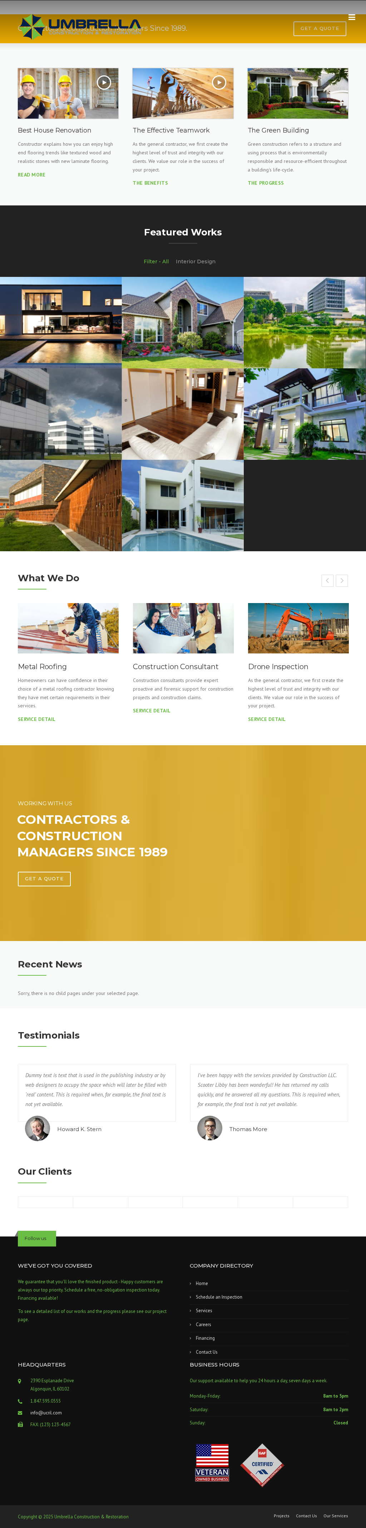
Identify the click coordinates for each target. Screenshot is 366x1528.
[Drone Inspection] (183, 628)
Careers (203, 1325)
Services (204, 1311)
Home (202, 1283)
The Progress (266, 183)
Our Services (335, 1516)
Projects (282, 1516)
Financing (205, 1338)
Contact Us (207, 1352)
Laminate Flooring (280, 666)
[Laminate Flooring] (298, 628)
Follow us (35, 1238)
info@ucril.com (46, 1413)
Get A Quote (44, 878)
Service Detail (36, 710)
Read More (32, 174)
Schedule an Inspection (219, 1297)
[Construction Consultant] (68, 628)
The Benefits (150, 183)
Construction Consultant (60, 666)
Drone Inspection (163, 666)
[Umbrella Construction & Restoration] (80, 27)
